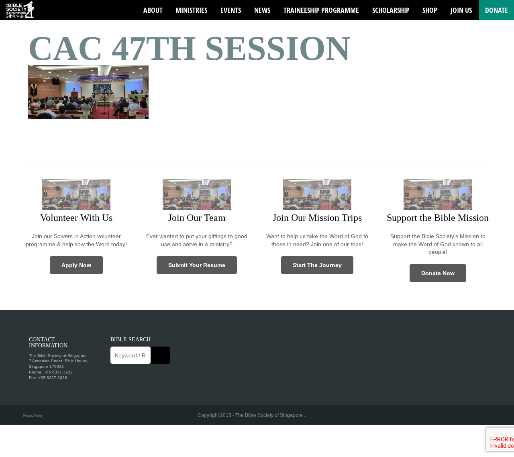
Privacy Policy (33, 416)
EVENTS (230, 10)
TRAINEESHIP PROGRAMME (321, 10)
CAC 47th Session (189, 48)
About (153, 10)
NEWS (262, 10)
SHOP (429, 10)
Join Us (461, 10)
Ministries (191, 10)
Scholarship (391, 10)
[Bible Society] (20, 10)
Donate (496, 10)
